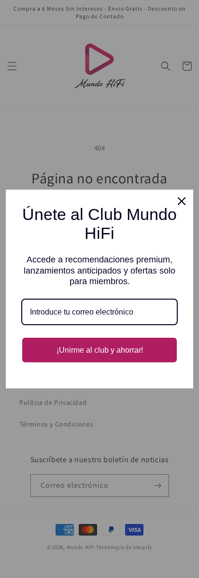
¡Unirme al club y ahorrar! (100, 350)
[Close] (181, 201)
